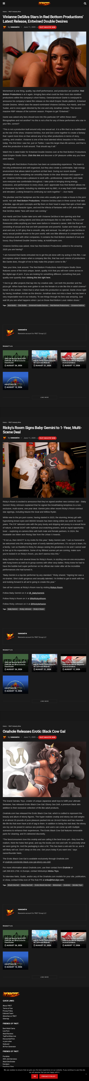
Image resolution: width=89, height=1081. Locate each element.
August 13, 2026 (14, 387)
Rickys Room (56, 587)
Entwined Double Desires (38, 305)
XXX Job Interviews (10, 1059)
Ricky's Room (39, 609)
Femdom (6, 1064)
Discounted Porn (9, 1039)
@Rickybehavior (38, 604)
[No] (86, 1074)
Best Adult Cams (9, 1028)
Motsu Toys (53, 871)
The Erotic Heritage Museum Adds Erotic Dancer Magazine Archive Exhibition (73, 361)
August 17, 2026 (72, 365)
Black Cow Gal (13, 885)
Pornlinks (6, 1056)
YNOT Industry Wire (14, 11)
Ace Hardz (12, 305)
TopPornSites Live (9, 1036)
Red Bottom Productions (28, 201)
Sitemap (6, 1019)
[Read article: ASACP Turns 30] (15, 381)
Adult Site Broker (9, 1062)
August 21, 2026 (43, 365)
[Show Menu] (4, 3)
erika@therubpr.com (54, 880)
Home (5, 11)
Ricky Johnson (25, 609)
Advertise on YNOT (10, 1016)
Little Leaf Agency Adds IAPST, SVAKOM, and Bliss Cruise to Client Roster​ (15, 361)
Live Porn (6, 1031)
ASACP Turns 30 (10, 384)
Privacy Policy (8, 1011)
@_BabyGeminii (36, 593)
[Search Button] (85, 3)
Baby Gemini (12, 609)
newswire (15, 27)
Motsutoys (57, 885)
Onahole (67, 885)
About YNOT (7, 1006)
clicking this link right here (38, 277)
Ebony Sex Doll (26, 885)
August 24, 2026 (14, 365)
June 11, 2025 (30, 27)
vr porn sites (7, 1041)
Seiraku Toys (77, 885)
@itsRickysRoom (38, 598)
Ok (35, 1076)
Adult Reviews (8, 1034)
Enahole (66, 867)
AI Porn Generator (9, 1047)
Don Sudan (23, 305)
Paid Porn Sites (8, 1067)
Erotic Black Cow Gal (43, 885)
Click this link (34, 155)
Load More (44, 397)
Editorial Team (8, 1013)
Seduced (6, 1044)
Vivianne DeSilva (78, 305)
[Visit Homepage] (44, 3)
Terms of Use (8, 1008)
